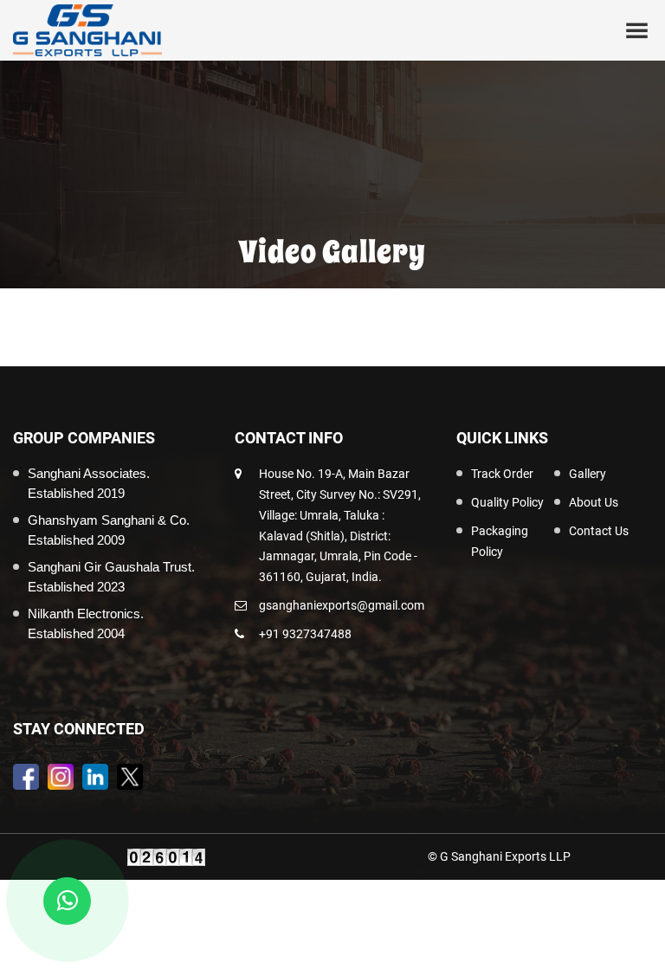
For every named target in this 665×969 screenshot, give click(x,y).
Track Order (502, 474)
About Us (593, 502)
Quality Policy (507, 502)
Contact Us (599, 531)
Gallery (587, 474)
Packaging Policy (499, 541)
